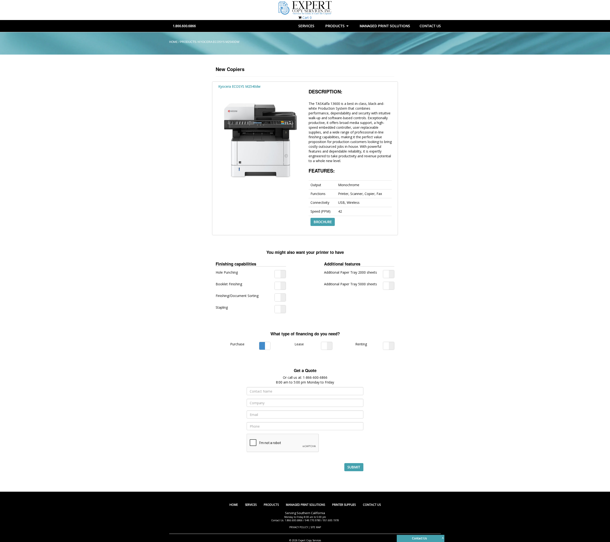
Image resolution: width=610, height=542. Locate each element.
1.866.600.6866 (184, 26)
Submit (353, 467)
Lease (299, 344)
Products (271, 505)
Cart (307, 17)
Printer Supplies (344, 505)
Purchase (237, 344)
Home (233, 505)
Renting (361, 344)
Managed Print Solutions (305, 505)
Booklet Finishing (229, 284)
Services (251, 505)
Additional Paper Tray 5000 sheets (350, 284)
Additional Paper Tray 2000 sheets (350, 272)
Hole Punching (227, 272)
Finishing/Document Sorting (237, 295)
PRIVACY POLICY (298, 527)
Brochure (323, 222)
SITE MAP (315, 527)
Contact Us (372, 505)
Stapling (222, 307)
